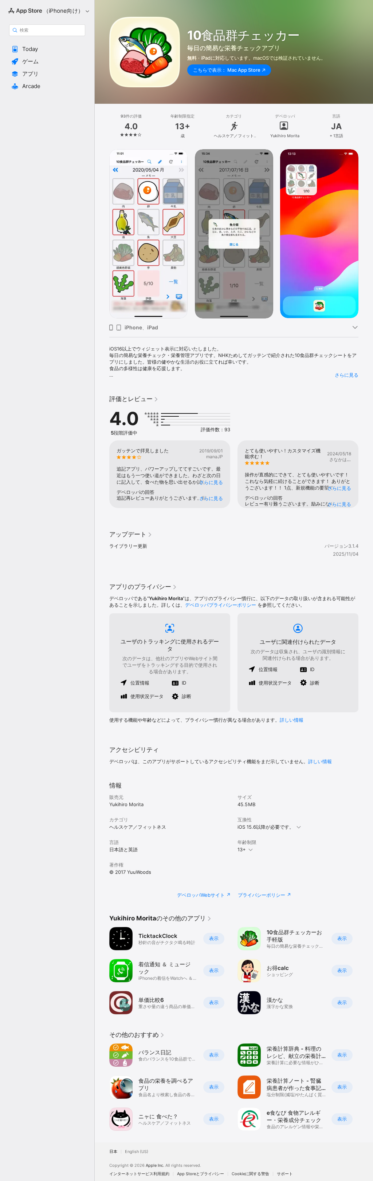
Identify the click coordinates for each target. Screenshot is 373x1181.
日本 (113, 1152)
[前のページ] (102, 126)
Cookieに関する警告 (250, 1174)
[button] (47, 49)
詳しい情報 (291, 720)
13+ (241, 849)
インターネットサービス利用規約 (139, 1174)
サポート (285, 1174)
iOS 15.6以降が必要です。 (265, 827)
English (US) (136, 1152)
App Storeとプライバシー (200, 1174)
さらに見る (346, 375)
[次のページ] (366, 126)
